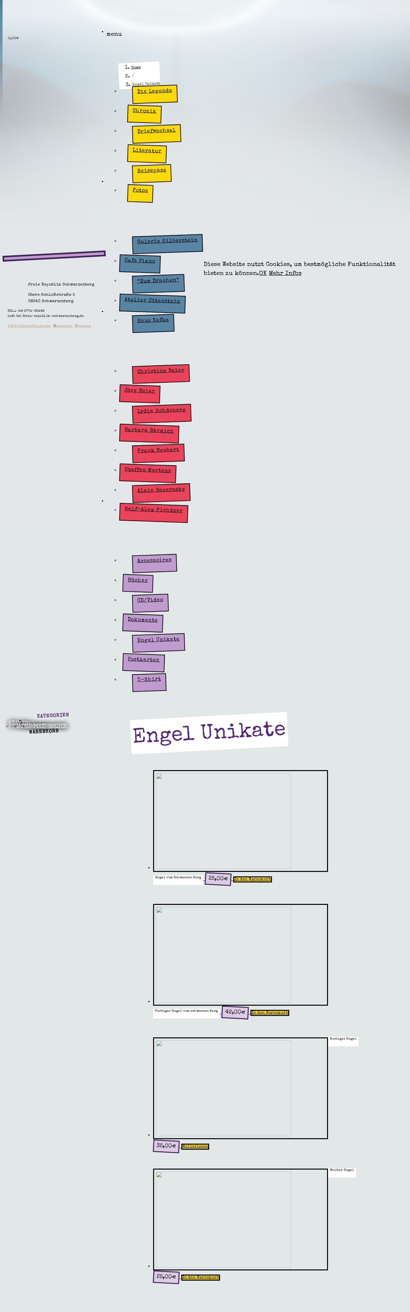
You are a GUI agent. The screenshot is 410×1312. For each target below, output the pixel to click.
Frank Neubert (158, 450)
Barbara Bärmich (149, 430)
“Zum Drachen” (158, 281)
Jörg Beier (140, 391)
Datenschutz (62, 326)
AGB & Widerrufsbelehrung (29, 326)
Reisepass (151, 171)
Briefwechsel (156, 131)
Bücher (138, 580)
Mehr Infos (285, 274)
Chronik (145, 111)
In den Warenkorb (252, 879)
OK (263, 274)
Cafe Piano (140, 261)
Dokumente (143, 620)
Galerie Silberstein (167, 241)
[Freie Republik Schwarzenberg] (41, 22)
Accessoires (154, 561)
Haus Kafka (153, 321)
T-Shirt (149, 680)
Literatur (147, 151)
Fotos (140, 191)
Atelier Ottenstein (152, 300)
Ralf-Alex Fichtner (154, 509)
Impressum (82, 326)
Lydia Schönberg (161, 410)
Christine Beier (160, 371)
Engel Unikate (158, 640)
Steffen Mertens (148, 470)
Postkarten (144, 660)
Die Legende (154, 91)
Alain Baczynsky (161, 490)
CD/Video (150, 600)
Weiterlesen (195, 1147)
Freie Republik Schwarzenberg (133, 35)
